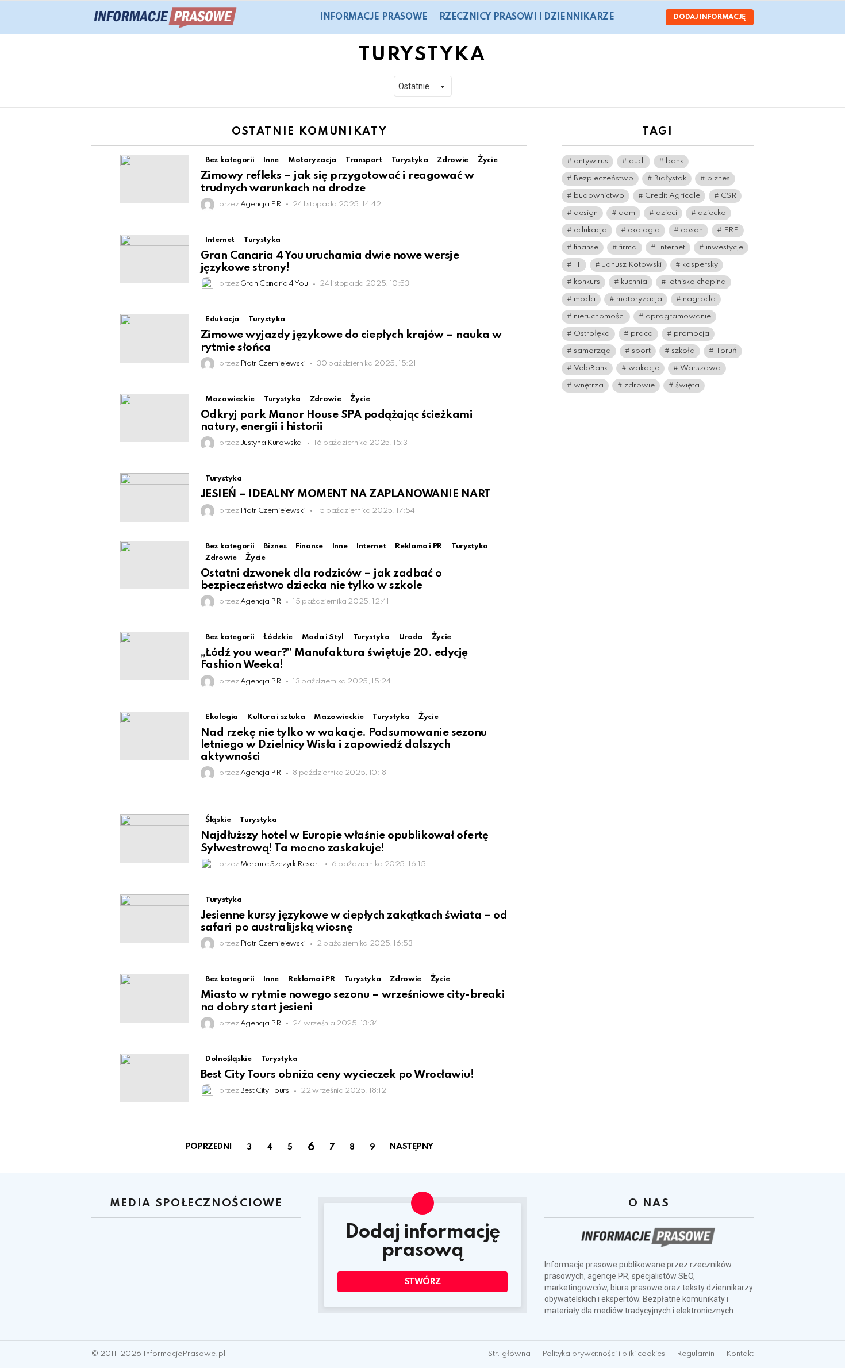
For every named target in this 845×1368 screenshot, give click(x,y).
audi (637, 161)
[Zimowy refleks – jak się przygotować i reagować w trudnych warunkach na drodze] (154, 179)
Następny (411, 1147)
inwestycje (724, 247)
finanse (586, 247)
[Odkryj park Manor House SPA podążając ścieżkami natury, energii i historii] (154, 418)
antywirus (591, 161)
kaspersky (700, 264)
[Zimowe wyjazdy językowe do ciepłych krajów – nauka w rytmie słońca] (154, 338)
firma (628, 247)
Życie (255, 558)
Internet (671, 247)
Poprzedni (209, 1147)
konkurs (587, 282)
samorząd (592, 351)
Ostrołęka (592, 333)
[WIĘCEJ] (518, 161)
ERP (731, 230)
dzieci (666, 213)
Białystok (670, 178)
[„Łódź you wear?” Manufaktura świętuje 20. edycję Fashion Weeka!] (154, 656)
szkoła (683, 351)
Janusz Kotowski (632, 264)
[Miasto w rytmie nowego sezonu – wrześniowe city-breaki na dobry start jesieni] (154, 998)
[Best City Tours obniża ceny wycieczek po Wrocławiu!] (154, 1078)
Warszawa (700, 368)
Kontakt (740, 1354)
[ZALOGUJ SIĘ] (647, 17)
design (586, 213)
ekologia (644, 230)
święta (687, 385)
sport (641, 351)
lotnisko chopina (697, 282)
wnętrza (589, 385)
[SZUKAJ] (630, 17)
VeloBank (591, 368)
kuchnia (634, 282)
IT (577, 264)
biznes (718, 178)
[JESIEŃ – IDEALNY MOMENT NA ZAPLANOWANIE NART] (154, 497)
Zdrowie (220, 558)
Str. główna (509, 1354)
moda (585, 299)
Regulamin (696, 1354)
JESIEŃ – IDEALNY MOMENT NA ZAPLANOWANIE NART (346, 494)
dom (627, 213)
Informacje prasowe (373, 17)
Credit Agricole (672, 195)
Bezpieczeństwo (603, 178)
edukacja (590, 230)
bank (674, 161)
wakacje (643, 368)
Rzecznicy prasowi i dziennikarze (526, 17)
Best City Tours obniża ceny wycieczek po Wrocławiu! (337, 1074)
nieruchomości (599, 316)
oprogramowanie (678, 316)
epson (692, 230)
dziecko (712, 213)
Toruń (726, 351)
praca (642, 333)
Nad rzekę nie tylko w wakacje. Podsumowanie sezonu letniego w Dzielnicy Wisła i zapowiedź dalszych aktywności (344, 745)
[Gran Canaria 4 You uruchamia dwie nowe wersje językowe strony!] (154, 259)
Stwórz (423, 1282)
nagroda (699, 299)
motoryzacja (639, 299)
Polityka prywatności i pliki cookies (603, 1354)
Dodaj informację (710, 17)
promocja (691, 333)
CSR (728, 195)
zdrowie (639, 385)
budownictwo (599, 195)
